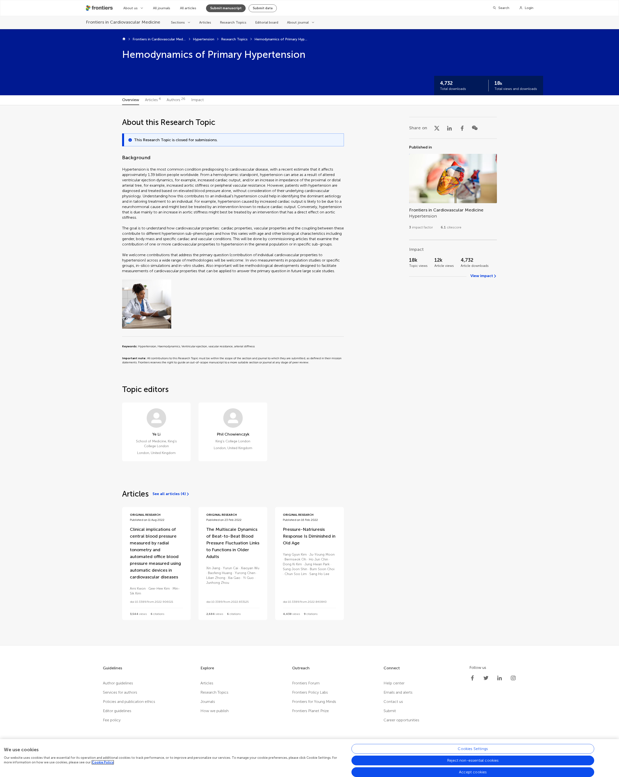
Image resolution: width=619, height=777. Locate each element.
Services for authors (120, 692)
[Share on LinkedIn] (449, 128)
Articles (205, 22)
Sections (178, 22)
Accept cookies (473, 772)
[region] (309, 758)
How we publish (214, 710)
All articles (188, 8)
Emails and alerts (398, 692)
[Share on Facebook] (462, 128)
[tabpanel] (309, 375)
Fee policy (112, 720)
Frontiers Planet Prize (310, 710)
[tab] (130, 100)
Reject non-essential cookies (473, 760)
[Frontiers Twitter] (486, 678)
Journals (207, 701)
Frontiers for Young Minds (314, 701)
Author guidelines (118, 683)
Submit (390, 710)
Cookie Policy (103, 762)
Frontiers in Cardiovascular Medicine (159, 39)
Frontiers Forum (306, 683)
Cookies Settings (473, 748)
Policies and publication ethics (129, 701)
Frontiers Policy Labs (310, 692)
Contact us (393, 701)
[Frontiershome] (100, 8)
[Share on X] (437, 128)
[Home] (124, 39)
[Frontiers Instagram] (513, 678)
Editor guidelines (117, 710)
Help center (394, 683)
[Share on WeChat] (475, 128)
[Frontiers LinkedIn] (499, 678)
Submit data (263, 8)
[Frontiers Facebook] (472, 678)
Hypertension (203, 39)
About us (130, 8)
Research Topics (233, 22)
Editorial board (266, 22)
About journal (298, 22)
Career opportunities (401, 720)
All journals (161, 8)
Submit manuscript (226, 8)
